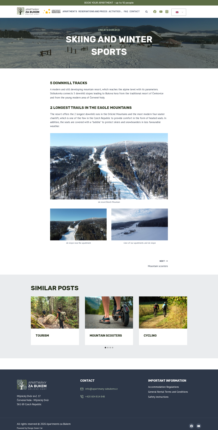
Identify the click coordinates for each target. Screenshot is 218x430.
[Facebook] (155, 12)
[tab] (105, 347)
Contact (134, 11)
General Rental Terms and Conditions (168, 391)
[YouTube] (161, 12)
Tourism (42, 335)
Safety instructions (158, 396)
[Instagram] (167, 12)
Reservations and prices (92, 11)
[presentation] (55, 312)
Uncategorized (109, 30)
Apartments (70, 11)
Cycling (150, 335)
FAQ (126, 11)
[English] (178, 12)
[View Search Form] (146, 11)
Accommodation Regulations (163, 387)
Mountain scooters (158, 264)
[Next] (182, 320)
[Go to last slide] (35, 320)
